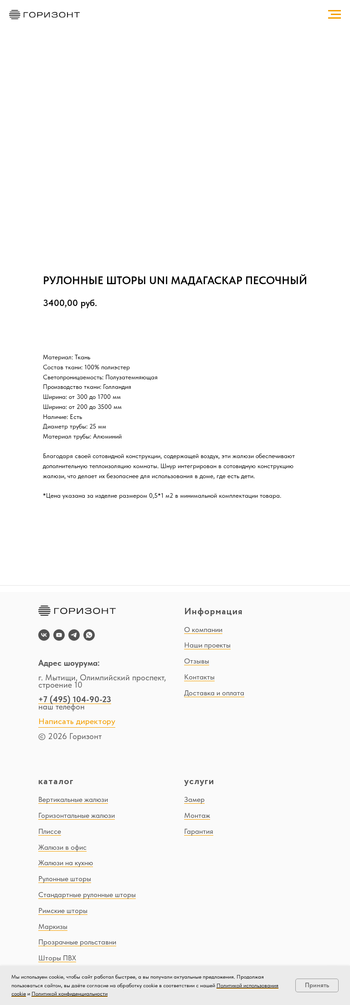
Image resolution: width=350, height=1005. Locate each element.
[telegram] (74, 635)
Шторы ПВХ (57, 958)
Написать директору (76, 722)
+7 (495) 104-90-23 (74, 699)
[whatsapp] (89, 635)
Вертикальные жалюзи (73, 799)
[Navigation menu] (334, 14)
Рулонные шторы (64, 878)
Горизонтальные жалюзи (76, 815)
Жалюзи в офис (62, 847)
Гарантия (198, 831)
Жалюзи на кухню (65, 862)
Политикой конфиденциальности (69, 993)
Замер (194, 799)
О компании (203, 629)
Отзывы (196, 661)
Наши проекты (207, 645)
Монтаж (197, 815)
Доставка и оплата (214, 693)
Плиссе (49, 831)
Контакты (199, 677)
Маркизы (52, 926)
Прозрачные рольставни (77, 942)
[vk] (44, 635)
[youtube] (59, 635)
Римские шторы (63, 910)
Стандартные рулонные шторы (87, 894)
